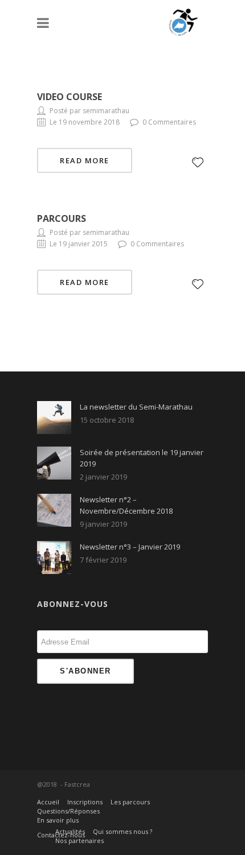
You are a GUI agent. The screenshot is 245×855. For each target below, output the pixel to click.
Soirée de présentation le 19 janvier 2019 (141, 458)
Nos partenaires (79, 840)
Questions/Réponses (68, 811)
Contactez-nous (61, 835)
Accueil (48, 802)
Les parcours (130, 802)
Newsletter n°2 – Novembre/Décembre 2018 (126, 505)
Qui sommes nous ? (122, 831)
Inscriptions (85, 802)
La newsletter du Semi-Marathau (136, 407)
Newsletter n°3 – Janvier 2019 (130, 547)
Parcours (61, 218)
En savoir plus (58, 820)
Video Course (69, 96)
